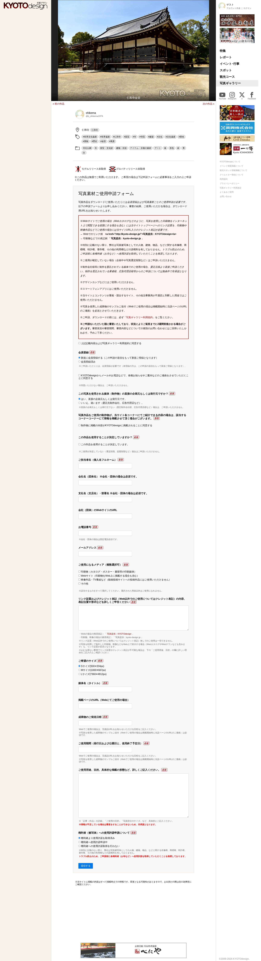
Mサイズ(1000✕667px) (93, 670)
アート (158, 148)
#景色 (181, 137)
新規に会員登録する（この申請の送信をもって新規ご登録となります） (119, 358)
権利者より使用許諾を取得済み (97, 838)
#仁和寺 (117, 137)
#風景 (112, 141)
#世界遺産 (105, 137)
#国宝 (126, 137)
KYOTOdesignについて (230, 161)
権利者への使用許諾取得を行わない (100, 846)
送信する (85, 865)
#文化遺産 (170, 137)
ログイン (247, 8)
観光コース (227, 76)
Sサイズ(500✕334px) (92, 666)
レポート (226, 57)
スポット (226, 70)
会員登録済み (87, 361)
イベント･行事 (229, 63)
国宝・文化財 (106, 148)
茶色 (172, 148)
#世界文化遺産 (90, 137)
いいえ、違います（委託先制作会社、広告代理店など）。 (112, 403)
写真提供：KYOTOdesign (119, 634)
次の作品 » (208, 103)
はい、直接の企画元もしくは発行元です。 (103, 399)
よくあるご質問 (227, 192)
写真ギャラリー (230, 83)
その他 (84, 583)
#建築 (151, 137)
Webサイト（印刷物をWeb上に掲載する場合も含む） (109, 575)
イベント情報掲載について (231, 166)
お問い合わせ (226, 196)
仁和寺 (95, 130)
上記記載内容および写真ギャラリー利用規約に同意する (110, 343)
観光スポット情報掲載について (233, 170)
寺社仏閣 (87, 148)
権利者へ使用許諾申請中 (94, 842)
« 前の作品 (58, 103)
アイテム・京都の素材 (140, 148)
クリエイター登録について (231, 175)
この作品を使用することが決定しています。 (104, 444)
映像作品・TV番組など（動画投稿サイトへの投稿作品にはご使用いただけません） (125, 579)
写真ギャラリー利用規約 (139, 317)
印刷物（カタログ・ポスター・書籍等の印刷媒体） (108, 571)
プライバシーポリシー (229, 183)
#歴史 (94, 141)
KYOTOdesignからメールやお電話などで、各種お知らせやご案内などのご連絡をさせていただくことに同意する (133, 376)
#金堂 (103, 141)
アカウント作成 (233, 8)
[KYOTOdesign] (25, 8)
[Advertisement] (133, 914)
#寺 (134, 137)
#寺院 (142, 137)
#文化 (159, 137)
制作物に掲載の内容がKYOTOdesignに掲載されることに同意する (116, 425)
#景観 (85, 141)
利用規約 (224, 179)
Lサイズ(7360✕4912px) (93, 674)
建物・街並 (121, 148)
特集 (223, 50)
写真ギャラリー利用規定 (230, 188)
